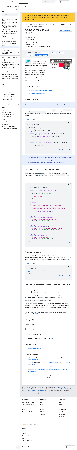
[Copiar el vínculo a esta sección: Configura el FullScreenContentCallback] (61, 170)
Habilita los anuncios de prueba (36, 93)
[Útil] (69, 24)
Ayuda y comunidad (23, 1)
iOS (53, 53)
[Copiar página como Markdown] (31, 33)
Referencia (10, 9)
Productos (36, 24)
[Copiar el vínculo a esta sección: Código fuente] (38, 320)
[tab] (27, 119)
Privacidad (31, 446)
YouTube (42, 414)
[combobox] (49, 1)
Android (45, 53)
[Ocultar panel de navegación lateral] (18, 447)
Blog (41, 402)
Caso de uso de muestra (34, 348)
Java (48, 338)
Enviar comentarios (65, 30)
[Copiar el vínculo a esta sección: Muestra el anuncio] (42, 252)
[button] (10, 45)
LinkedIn (42, 409)
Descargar (18, 9)
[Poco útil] (71, 24)
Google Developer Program (28, 402)
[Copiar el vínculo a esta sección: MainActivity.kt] (36, 329)
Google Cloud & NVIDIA (27, 411)
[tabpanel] (48, 137)
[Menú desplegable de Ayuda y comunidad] (30, 2)
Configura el (40, 90)
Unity (60, 53)
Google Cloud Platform (27, 435)
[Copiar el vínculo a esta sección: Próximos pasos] (39, 354)
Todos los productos (27, 440)
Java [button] (27, 119)
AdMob (10, 2)
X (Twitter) (42, 411)
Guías (3, 9)
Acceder (73, 1)
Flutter (29, 55)
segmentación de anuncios (52, 362)
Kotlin (51, 338)
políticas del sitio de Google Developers (36, 390)
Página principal (28, 24)
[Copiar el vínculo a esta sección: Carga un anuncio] (40, 99)
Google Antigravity (63, 411)
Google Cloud (62, 414)
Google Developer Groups (28, 404)
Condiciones (25, 446)
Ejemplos (26, 9)
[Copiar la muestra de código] (71, 122)
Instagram (42, 407)
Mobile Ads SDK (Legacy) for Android (14, 6)
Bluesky (42, 404)
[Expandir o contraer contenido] (34, 37)
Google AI (24, 438)
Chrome (60, 404)
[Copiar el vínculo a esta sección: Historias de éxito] (40, 344)
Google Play (61, 416)
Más (34, 1)
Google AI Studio (62, 409)
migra (52, 17)
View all (60, 419)
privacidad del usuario (51, 367)
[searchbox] (10, 14)
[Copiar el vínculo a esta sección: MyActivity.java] (36, 324)
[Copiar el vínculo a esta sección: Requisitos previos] (41, 87)
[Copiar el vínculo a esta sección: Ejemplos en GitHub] (42, 335)
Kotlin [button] (33, 119)
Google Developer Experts (28, 407)
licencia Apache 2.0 (54, 388)
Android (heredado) (42, 55)
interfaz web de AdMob (34, 359)
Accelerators (25, 409)
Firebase (61, 407)
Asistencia (34, 9)
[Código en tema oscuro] (68, 122)
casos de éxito (55, 78)
